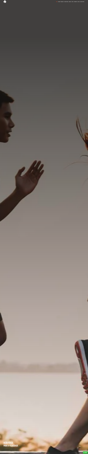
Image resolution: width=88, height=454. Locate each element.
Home (56, 1)
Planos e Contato (82, 1)
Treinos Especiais (66, 1)
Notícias (79, 1)
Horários (70, 1)
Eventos (72, 1)
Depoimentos (75, 1)
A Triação (59, 1)
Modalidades (62, 1)
